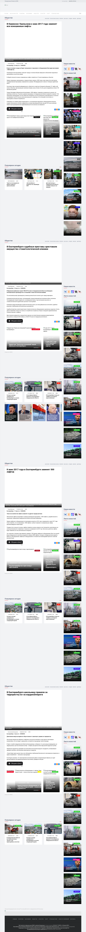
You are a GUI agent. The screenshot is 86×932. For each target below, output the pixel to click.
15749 (77, 116)
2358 (76, 339)
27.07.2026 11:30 (11, 393)
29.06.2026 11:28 (70, 195)
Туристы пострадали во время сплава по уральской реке (72, 167)
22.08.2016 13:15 (13, 129)
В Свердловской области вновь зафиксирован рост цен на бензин (72, 326)
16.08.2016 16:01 (13, 563)
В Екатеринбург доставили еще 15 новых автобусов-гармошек (72, 454)
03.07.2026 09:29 (70, 164)
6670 (76, 228)
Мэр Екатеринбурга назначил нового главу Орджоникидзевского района (71, 215)
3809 (17, 393)
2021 (76, 164)
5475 (48, 557)
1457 (76, 323)
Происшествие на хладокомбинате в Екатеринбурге (21, 133)
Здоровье (79, 18)
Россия (6, 13)
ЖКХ (39, 383)
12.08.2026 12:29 (70, 370)
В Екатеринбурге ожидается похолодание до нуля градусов (72, 310)
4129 (48, 122)
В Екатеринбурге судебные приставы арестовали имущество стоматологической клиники (52, 129)
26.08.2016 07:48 (19, 63)
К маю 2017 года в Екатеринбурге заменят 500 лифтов (24, 345)
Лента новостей (14, 13)
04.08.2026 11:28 (50, 393)
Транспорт (57, 171)
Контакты (72, 919)
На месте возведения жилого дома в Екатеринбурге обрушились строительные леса (22, 787)
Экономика (29, 13)
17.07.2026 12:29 (70, 84)
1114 (17, 181)
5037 (19, 129)
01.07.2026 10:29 (70, 180)
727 (76, 307)
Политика (22, 13)
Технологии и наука (54, 18)
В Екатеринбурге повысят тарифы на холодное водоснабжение (33, 397)
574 (76, 84)
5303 (19, 563)
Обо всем (66, 18)
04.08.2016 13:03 (50, 555)
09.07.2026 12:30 (11, 181)
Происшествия (55, 13)
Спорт (48, 13)
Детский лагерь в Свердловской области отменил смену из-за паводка (32, 185)
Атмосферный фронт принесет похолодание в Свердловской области (13, 397)
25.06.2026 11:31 (70, 211)
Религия (61, 18)
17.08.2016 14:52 (13, 341)
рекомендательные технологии (54, 929)
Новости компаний (64, 919)
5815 (48, 778)
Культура (42, 13)
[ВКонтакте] (55, 109)
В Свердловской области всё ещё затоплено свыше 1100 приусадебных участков (72, 406)
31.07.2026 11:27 (70, 435)
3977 (76, 370)
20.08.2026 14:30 (70, 323)
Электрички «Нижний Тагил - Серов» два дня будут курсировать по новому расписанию (72, 199)
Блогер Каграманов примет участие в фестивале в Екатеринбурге (51, 397)
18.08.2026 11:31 (70, 339)
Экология (47, 18)
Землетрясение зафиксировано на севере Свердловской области (72, 390)
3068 (37, 393)
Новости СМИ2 (9, 352)
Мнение (74, 18)
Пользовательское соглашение (67, 926)
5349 (19, 341)
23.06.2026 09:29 (70, 228)
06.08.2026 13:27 (70, 402)
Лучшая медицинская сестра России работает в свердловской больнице (50, 784)
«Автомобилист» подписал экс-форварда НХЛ (13, 184)
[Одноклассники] (57, 109)
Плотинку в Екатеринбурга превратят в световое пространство (72, 438)
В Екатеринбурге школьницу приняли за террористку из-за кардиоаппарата (51, 563)
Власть (77, 207)
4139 (76, 402)
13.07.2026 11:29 (70, 116)
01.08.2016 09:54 (50, 777)
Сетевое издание (49, 925)
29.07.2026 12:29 (70, 451)
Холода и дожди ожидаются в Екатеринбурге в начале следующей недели (71, 374)
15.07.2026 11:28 (30, 181)
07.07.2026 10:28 (50, 181)
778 (56, 181)
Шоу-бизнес (76, 111)
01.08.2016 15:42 (13, 782)
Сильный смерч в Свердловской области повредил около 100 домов (72, 231)
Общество (36, 13)
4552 (76, 435)
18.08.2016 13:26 (50, 121)
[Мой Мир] (59, 109)
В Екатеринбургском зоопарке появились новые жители (72, 342)
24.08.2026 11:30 (70, 307)
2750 (76, 195)
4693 (76, 387)
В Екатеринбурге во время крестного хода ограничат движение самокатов (72, 183)
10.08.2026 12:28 (70, 387)
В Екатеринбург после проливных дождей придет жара (72, 87)
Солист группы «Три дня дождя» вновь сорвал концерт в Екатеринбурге (71, 119)
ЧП (38, 117)
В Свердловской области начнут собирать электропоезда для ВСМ (52, 184)
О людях (70, 18)
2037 (76, 180)
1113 (37, 181)
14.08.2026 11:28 (30, 393)
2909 (57, 393)
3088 (76, 211)
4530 (76, 451)
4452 (19, 782)
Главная (15, 919)
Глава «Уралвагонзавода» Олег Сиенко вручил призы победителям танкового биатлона (24, 566)
